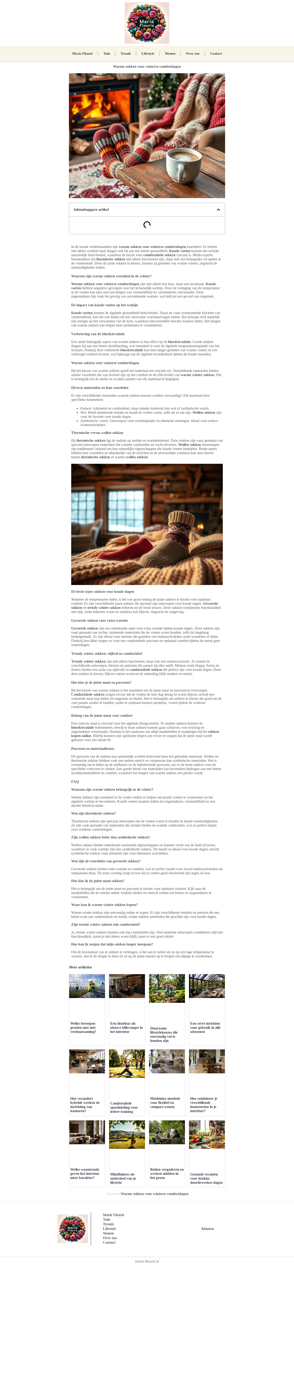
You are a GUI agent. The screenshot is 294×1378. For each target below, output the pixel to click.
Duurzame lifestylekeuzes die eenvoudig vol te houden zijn (164, 1034)
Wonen (170, 53)
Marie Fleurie (82, 53)
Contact (216, 53)
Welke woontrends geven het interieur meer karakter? (84, 1173)
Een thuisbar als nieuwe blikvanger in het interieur (126, 1027)
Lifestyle (147, 53)
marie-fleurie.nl (147, 1261)
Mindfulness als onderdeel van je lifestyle (123, 1178)
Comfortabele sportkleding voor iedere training (124, 1107)
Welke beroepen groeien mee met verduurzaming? (83, 1027)
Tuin (106, 53)
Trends (126, 53)
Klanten (207, 1229)
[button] (218, 209)
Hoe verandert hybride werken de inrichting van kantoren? (85, 1105)
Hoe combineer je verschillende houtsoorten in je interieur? (203, 1105)
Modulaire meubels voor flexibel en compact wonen (165, 1103)
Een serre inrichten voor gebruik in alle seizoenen (205, 1027)
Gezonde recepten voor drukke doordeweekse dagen (206, 1178)
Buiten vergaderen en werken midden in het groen (167, 1173)
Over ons (193, 53)
